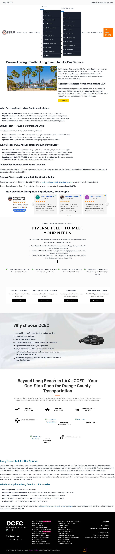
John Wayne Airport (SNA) (49, 43)
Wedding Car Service (48, 35)
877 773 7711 (8, 2)
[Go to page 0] (67, 215)
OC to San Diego (67, 29)
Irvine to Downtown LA (69, 45)
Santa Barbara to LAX (68, 53)
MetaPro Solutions (34, 550)
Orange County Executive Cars (19, 198)
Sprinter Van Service (48, 39)
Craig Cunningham (47, 196)
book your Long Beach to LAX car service (57, 182)
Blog (83, 32)
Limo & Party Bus (47, 31)
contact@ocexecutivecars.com (99, 528)
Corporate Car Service (48, 20)
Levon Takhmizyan (72, 196)
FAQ (88, 32)
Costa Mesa (46, 55)
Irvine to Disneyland (68, 33)
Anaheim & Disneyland (48, 51)
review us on (18, 210)
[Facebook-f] (7, 539)
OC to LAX (66, 14)
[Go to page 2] (70, 215)
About (25, 32)
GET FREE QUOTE (108, 32)
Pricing (36, 32)
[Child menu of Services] (42, 9)
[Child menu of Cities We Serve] (62, 11)
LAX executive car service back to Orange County (55, 506)
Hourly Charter (46, 12)
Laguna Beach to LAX (68, 21)
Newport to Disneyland (69, 37)
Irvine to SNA (66, 18)
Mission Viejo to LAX (68, 26)
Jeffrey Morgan (95, 196)
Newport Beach (47, 47)
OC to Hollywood (67, 41)
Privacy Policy (46, 550)
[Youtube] (14, 539)
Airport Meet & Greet (48, 23)
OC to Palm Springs (68, 49)
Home (19, 32)
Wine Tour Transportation (49, 27)
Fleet (31, 32)
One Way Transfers (48, 16)
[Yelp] (17, 539)
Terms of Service (55, 550)
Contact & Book (97, 32)
